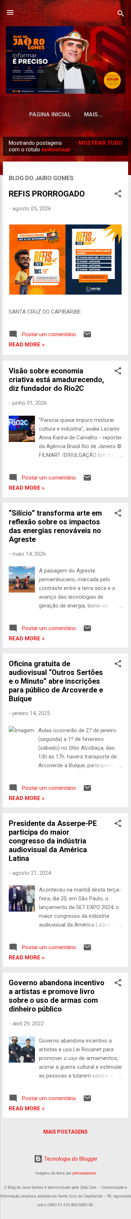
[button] (118, 195)
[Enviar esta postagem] (87, 337)
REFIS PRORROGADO (47, 193)
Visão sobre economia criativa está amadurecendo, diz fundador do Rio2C (56, 379)
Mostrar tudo (100, 143)
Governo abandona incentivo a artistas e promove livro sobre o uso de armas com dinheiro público (56, 995)
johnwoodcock (84, 1173)
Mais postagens (65, 1132)
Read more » (27, 344)
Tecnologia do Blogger (70, 1159)
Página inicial (50, 114)
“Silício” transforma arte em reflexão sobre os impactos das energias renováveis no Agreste (55, 526)
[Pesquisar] (120, 15)
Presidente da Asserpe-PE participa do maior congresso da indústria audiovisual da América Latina (53, 841)
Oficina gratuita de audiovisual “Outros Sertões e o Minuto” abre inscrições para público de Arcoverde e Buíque (56, 681)
